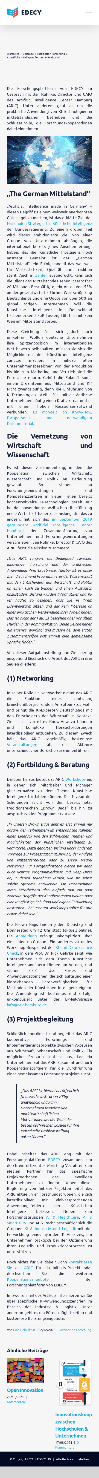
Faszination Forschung (75, 1330)
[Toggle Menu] (88, 14)
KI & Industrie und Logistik (50, 1228)
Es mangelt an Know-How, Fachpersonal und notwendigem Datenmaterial (49, 417)
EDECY (54, 1159)
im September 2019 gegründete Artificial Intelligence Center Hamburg (49, 525)
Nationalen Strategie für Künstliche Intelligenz (49, 223)
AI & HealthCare (62, 1216)
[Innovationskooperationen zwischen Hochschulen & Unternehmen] (73, 1360)
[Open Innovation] (25, 1360)
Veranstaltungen (22, 744)
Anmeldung (26, 935)
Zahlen (41, 275)
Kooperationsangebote (28, 1279)
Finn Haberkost (24, 1330)
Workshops (75, 779)
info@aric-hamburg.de (27, 1004)
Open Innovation (25, 1390)
